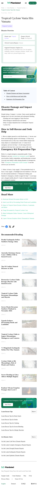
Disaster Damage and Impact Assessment (17, 93)
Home (2, 8)
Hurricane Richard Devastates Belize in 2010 (15, 199)
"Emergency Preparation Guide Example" (16, 162)
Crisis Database (10, 8)
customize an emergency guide (20, 156)
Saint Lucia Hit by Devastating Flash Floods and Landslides (19, 202)
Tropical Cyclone (21, 8)
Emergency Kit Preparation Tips (15, 99)
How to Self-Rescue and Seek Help (16, 96)
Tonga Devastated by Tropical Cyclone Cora (15, 210)
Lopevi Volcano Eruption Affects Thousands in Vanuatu (18, 218)
